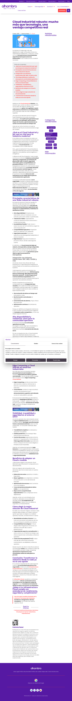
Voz (55, 147)
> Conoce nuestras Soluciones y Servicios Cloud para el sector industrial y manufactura (26, 611)
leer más (48, 74)
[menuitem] (69, 1)
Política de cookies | (37, 671)
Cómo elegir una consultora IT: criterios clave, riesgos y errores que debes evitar (50, 54)
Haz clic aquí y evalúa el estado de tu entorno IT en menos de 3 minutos (25, 597)
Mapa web (44, 671)
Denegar (15, 360)
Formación (51, 141)
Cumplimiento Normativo (49, 134)
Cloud (33, 33)
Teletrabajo (49, 147)
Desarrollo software (51, 138)
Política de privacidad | (26, 671)
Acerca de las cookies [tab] (57, 343)
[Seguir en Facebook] (37, 690)
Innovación (48, 144)
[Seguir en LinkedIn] (31, 690)
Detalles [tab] (36, 343)
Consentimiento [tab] (15, 343)
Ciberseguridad (51, 127)
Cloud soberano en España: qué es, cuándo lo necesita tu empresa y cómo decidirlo (51, 95)
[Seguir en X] (34, 690)
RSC (55, 144)
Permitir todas (56, 360)
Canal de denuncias (53, 671)
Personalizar (35, 360)
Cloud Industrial (25, 103)
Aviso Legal (16, 671)
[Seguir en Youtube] (40, 690)
